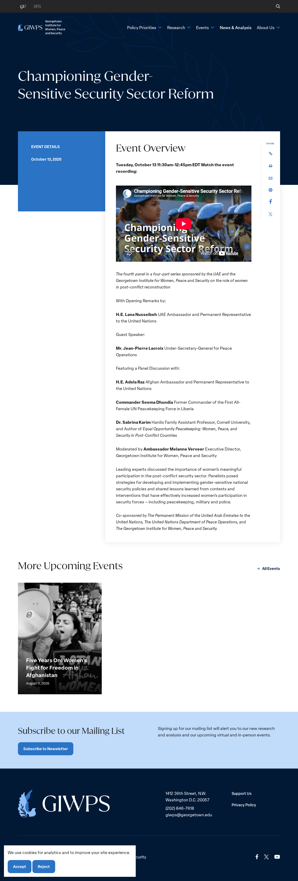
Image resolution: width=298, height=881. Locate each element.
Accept (19, 866)
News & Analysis (235, 27)
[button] (275, 6)
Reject (44, 866)
